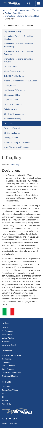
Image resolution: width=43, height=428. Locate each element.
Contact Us (6, 386)
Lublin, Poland (10, 85)
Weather (5, 400)
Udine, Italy (8, 123)
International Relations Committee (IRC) (22, 15)
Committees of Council (30, 10)
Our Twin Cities (10, 66)
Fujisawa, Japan (11, 99)
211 (3, 393)
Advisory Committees (14, 13)
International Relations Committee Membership (18, 45)
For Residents (7, 331)
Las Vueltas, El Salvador (14, 90)
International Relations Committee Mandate (18, 37)
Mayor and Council (9, 345)
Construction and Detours (11, 372)
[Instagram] (17, 418)
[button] (29, 3)
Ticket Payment (8, 369)
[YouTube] (10, 418)
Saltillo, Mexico (10, 109)
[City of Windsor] (17, 411)
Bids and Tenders (8, 365)
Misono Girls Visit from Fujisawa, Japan (20, 80)
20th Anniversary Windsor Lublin (18, 142)
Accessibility (6, 404)
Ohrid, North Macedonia (14, 114)
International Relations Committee (18, 25)
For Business (7, 334)
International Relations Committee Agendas (18, 52)
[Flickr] (14, 418)
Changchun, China (12, 95)
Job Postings (7, 359)
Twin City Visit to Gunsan (14, 76)
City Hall (13, 10)
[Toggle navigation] (38, 3)
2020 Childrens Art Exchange (16, 147)
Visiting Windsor (8, 338)
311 (3, 397)
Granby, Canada (11, 137)
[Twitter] (3, 418)
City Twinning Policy (12, 31)
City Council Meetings (10, 376)
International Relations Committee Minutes (18, 60)
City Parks (6, 362)
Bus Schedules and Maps (11, 355)
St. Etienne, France (12, 133)
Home (4, 10)
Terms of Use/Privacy (10, 390)
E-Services (6, 341)
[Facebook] (6, 418)
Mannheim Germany (12, 118)
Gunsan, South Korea (13, 104)
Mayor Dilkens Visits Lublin (15, 71)
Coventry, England (12, 128)
